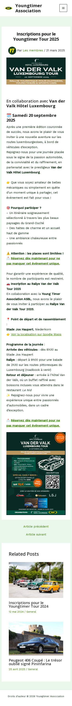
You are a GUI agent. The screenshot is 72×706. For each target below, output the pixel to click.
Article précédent (36, 526)
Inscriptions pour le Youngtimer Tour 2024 (28, 604)
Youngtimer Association (28, 8)
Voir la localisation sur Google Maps (36, 334)
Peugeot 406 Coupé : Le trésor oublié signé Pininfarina (35, 662)
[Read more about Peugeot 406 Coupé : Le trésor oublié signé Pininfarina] (36, 638)
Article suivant (36, 534)
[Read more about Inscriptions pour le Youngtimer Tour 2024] (36, 579)
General (31, 611)
